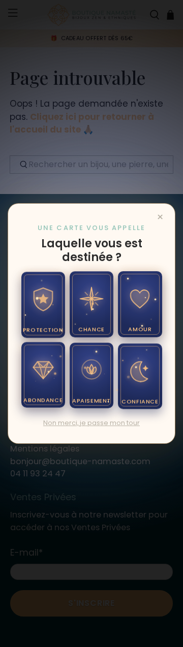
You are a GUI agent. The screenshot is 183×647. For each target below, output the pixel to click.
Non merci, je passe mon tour (91, 422)
